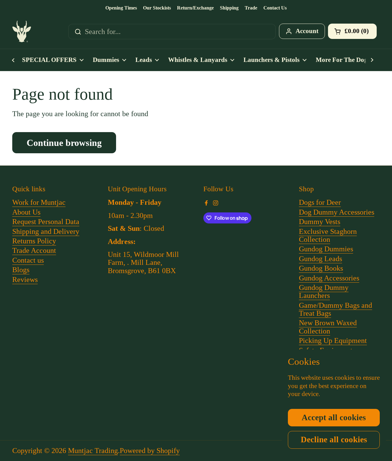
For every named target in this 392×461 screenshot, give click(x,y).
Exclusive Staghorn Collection (328, 235)
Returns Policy (34, 241)
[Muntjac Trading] (21, 31)
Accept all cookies (334, 417)
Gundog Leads (320, 259)
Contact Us (275, 7)
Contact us (28, 260)
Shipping (229, 7)
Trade (251, 7)
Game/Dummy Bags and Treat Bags (335, 309)
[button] (352, 31)
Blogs (20, 270)
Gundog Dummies (326, 249)
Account (307, 31)
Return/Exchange (195, 7)
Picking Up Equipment (333, 341)
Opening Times (121, 7)
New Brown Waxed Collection (328, 327)
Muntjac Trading (93, 451)
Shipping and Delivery (45, 231)
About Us (26, 212)
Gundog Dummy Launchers (324, 291)
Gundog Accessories (329, 278)
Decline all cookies (334, 439)
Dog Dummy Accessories (336, 212)
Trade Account (34, 250)
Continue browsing (64, 143)
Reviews (25, 280)
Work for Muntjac (39, 202)
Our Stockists (157, 7)
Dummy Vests (319, 222)
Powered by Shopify (150, 451)
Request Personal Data (45, 222)
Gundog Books (321, 268)
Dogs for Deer (320, 202)
